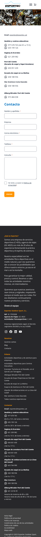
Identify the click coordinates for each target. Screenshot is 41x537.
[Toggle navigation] (30, 4)
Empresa (7, 122)
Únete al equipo (11, 305)
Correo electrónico (12, 133)
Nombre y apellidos (12, 111)
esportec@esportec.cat (18, 35)
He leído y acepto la (19, 184)
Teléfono (8, 144)
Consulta (8, 155)
